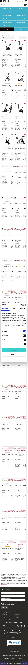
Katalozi (4, 617)
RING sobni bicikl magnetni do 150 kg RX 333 (20, 86)
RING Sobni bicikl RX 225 (7, 548)
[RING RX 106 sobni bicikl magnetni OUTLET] (8, 417)
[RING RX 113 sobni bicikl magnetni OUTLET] (20, 386)
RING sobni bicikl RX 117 (7, 171)
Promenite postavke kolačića (19, 663)
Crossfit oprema (7, 15)
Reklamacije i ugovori (7, 619)
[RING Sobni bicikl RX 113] (8, 480)
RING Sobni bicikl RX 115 (20, 485)
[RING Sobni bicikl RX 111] (8, 139)
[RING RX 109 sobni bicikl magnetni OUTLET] (8, 292)
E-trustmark (17, 619)
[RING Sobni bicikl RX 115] (20, 480)
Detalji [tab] (14, 308)
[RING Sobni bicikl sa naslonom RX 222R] (8, 107)
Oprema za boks (21, 11)
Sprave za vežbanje (7, 8)
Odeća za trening (7, 22)
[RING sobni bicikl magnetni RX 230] (20, 45)
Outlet (21, 29)
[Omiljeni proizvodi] (15, 1)
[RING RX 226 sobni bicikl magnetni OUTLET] (8, 448)
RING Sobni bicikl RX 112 (7, 203)
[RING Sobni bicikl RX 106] (8, 260)
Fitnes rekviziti (21, 8)
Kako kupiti (4, 614)
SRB (23, 1)
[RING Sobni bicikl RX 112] (8, 198)
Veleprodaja (17, 617)
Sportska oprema (21, 22)
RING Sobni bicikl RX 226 (20, 172)
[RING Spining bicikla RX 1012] (20, 139)
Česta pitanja (18, 616)
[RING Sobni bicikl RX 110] (20, 198)
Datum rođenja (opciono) (6, 598)
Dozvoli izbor (14, 354)
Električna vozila (7, 18)
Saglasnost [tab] (5, 308)
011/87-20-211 (13, 659)
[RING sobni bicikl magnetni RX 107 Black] (8, 45)
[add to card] (12, 59)
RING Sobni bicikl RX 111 (7, 148)
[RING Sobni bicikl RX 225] (8, 542)
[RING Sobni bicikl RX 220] (8, 229)
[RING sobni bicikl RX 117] (8, 166)
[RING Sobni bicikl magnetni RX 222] (20, 107)
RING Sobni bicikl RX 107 (20, 266)
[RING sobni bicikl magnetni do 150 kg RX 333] (20, 76)
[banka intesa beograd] (10, 632)
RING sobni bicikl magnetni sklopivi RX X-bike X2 (7, 86)
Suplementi (7, 25)
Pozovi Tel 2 (3, 663)
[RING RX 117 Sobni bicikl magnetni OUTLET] (20, 417)
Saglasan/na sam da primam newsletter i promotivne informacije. (12, 604)
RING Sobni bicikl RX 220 (7, 235)
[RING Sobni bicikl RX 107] (20, 260)
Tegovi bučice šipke (7, 11)
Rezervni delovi (21, 18)
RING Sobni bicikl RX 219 (20, 517)
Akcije (7, 29)
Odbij (14, 359)
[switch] (24, 335)
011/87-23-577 (19, 659)
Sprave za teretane (21, 15)
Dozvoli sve (14, 350)
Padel (21, 25)
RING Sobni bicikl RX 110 (20, 203)
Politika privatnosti (10, 604)
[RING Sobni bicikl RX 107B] (8, 511)
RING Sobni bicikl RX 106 (7, 266)
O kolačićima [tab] (23, 308)
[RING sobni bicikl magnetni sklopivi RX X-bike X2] (8, 76)
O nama (3, 616)
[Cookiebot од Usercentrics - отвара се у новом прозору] (20, 305)
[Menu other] (26, 1)
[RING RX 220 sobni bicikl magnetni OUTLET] (20, 292)
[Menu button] (1, 1)
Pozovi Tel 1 (24, 663)
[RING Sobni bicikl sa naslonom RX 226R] (20, 448)
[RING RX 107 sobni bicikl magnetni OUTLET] (8, 386)
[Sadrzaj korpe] (18, 2)
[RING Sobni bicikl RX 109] (20, 229)
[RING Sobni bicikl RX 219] (20, 511)
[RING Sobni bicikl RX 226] (20, 166)
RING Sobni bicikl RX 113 (7, 485)
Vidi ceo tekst (4, 584)
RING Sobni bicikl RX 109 (20, 235)
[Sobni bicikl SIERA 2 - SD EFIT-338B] (20, 542)
